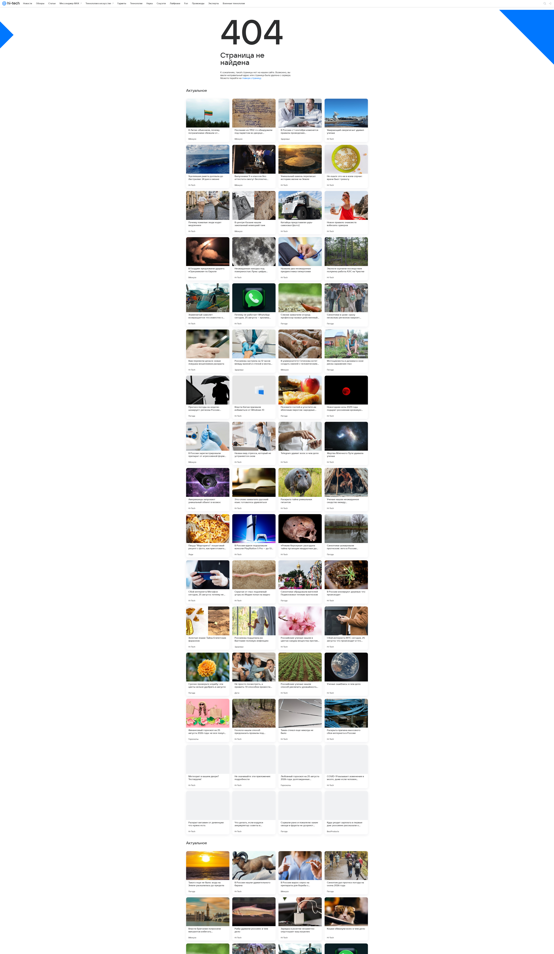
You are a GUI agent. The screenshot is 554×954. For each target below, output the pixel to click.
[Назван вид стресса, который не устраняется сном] (254, 443)
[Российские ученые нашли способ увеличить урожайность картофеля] (300, 674)
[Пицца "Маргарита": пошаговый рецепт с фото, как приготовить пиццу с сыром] (207, 535)
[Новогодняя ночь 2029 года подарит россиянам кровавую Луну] (346, 397)
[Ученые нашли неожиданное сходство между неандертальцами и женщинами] (346, 489)
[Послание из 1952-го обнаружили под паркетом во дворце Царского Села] (254, 120)
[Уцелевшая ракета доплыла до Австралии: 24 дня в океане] (207, 166)
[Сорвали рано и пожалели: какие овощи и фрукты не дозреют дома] (300, 812)
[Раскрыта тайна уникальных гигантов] (300, 489)
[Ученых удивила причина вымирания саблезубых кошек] (254, 905)
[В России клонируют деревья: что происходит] (346, 582)
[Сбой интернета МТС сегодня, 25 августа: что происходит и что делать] (346, 628)
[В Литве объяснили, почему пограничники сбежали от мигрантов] (207, 120)
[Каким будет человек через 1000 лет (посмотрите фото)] (254, 859)
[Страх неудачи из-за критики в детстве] (346, 905)
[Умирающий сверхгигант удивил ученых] (346, 120)
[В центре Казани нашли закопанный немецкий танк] (254, 212)
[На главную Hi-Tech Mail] (13, 3)
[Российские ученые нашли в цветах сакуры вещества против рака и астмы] (300, 628)
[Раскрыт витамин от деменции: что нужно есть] (207, 812)
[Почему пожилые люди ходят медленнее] (207, 212)
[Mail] (4, 3)
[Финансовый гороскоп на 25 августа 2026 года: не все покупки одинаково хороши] (207, 720)
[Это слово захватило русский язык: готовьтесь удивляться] (254, 489)
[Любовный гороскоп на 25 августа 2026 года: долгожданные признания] (300, 766)
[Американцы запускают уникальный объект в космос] (207, 489)
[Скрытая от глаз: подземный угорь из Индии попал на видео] (254, 582)
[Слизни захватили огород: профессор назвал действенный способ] (300, 305)
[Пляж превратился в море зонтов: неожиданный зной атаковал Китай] (207, 905)
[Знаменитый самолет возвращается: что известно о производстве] (207, 305)
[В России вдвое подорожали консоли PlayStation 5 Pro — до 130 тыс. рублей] (254, 535)
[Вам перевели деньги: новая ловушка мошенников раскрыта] (207, 351)
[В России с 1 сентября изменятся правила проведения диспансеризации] (300, 120)
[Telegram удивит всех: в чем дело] (300, 443)
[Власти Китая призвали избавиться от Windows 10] (254, 397)
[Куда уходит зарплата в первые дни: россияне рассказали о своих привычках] (346, 812)
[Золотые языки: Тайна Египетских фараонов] (207, 628)
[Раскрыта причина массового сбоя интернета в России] (346, 720)
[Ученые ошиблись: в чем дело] (346, 674)
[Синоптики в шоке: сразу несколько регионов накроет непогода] (346, 305)
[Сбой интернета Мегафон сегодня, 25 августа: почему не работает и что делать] (207, 582)
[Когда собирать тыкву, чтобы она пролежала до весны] (346, 859)
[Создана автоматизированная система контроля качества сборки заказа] (300, 905)
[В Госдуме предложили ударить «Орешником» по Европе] (207, 258)
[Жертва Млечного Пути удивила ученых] (346, 443)
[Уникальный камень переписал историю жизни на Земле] (300, 166)
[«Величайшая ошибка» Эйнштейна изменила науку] (207, 859)
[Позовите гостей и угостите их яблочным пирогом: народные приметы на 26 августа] (300, 397)
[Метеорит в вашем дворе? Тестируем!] (207, 766)
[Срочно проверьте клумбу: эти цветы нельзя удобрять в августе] (207, 674)
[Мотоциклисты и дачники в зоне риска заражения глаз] (346, 351)
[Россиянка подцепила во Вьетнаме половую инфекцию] (254, 628)
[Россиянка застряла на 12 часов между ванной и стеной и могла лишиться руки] (254, 351)
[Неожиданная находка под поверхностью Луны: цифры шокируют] (254, 258)
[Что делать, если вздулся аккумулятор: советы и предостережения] (254, 812)
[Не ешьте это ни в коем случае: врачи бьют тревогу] (346, 166)
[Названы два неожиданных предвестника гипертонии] (300, 258)
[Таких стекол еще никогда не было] (300, 720)
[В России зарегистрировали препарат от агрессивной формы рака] (207, 443)
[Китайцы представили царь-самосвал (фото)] (300, 212)
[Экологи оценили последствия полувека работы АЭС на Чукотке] (346, 258)
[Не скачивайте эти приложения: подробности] (254, 766)
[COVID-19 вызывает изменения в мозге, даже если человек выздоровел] (346, 766)
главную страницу (251, 78)
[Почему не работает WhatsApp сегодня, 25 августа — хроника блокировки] (254, 305)
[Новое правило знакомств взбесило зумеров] (346, 212)
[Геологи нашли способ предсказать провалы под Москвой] (254, 720)
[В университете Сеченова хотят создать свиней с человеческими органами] (300, 351)
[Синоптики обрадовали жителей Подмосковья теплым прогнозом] (300, 582)
